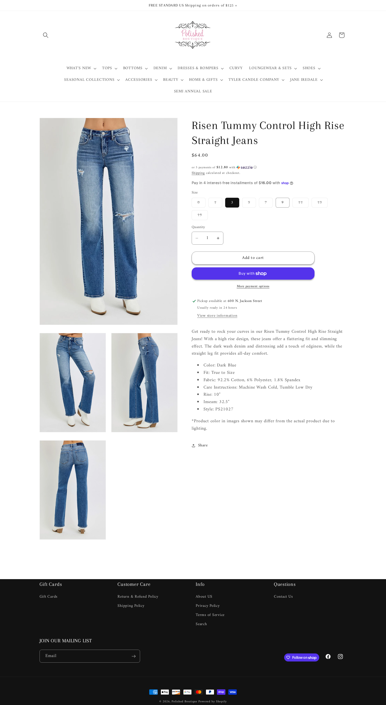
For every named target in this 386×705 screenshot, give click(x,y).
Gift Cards (49, 597)
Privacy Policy (208, 605)
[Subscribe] (134, 656)
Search (201, 624)
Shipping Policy (130, 605)
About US (204, 597)
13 (322, 203)
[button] (46, 35)
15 (202, 216)
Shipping (198, 173)
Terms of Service (210, 614)
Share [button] (203, 445)
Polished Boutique (184, 701)
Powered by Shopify (212, 701)
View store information (217, 315)
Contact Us (283, 597)
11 (303, 203)
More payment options (253, 286)
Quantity (198, 227)
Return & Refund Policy (137, 597)
